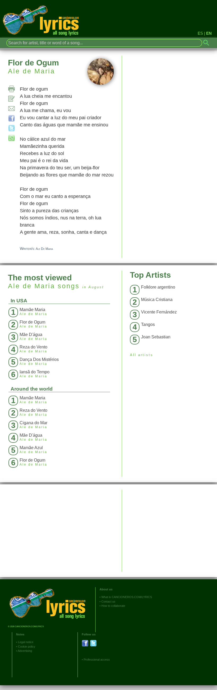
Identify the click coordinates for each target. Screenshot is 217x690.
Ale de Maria (31, 71)
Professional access (97, 659)
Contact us (108, 601)
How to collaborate (113, 605)
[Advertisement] (169, 527)
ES (200, 33)
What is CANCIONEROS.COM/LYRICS (126, 597)
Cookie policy (26, 646)
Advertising (25, 650)
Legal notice (25, 642)
